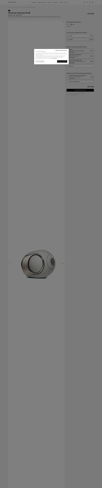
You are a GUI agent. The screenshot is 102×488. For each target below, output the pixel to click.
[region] (51, 56)
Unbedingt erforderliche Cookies (61, 50)
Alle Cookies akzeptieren (62, 61)
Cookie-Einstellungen (40, 61)
